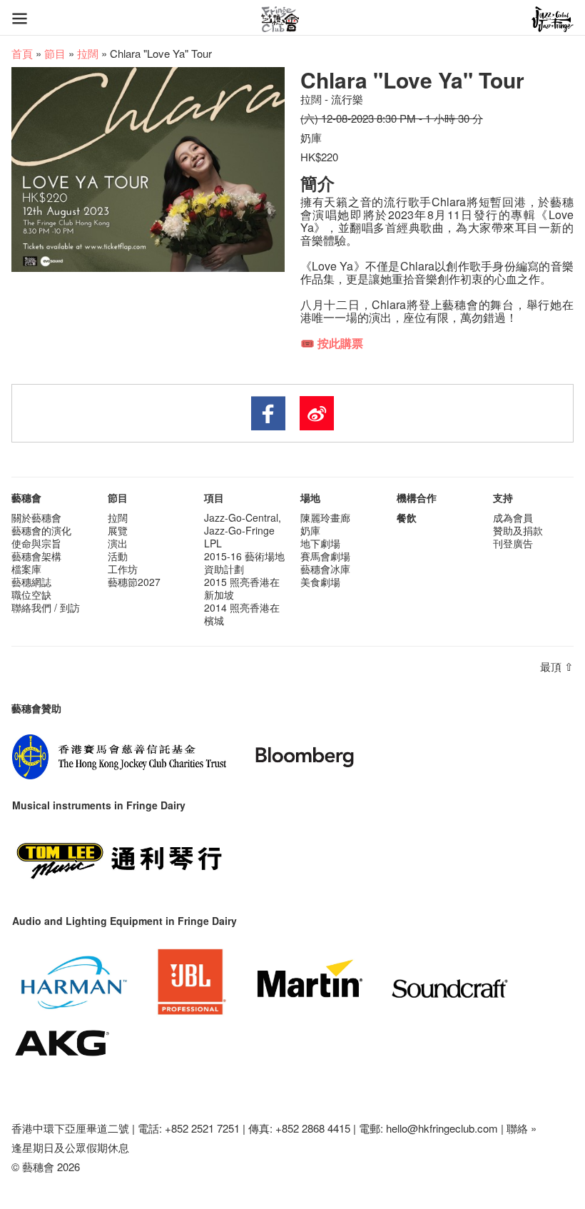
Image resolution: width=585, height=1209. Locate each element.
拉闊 (87, 53)
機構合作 (417, 497)
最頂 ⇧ (557, 666)
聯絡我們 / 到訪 (45, 607)
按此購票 (340, 343)
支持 (503, 497)
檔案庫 (26, 569)
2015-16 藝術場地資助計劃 (244, 562)
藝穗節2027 (134, 582)
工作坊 (123, 569)
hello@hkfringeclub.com (442, 1128)
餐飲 (407, 517)
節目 (55, 53)
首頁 (22, 53)
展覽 (118, 530)
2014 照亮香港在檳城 (242, 613)
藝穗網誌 (31, 582)
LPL (213, 543)
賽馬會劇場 (325, 556)
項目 (214, 497)
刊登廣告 (513, 543)
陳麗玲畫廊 (325, 517)
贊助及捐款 (518, 530)
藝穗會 (26, 497)
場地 (310, 497)
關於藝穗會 (36, 517)
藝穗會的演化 (41, 530)
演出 (118, 543)
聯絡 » (521, 1128)
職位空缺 (31, 594)
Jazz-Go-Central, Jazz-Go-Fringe (242, 523)
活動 (118, 556)
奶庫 (310, 530)
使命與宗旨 (36, 543)
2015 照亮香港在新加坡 (242, 588)
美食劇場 (320, 582)
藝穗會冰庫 (325, 569)
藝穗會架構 (36, 556)
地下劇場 (320, 543)
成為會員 (513, 517)
